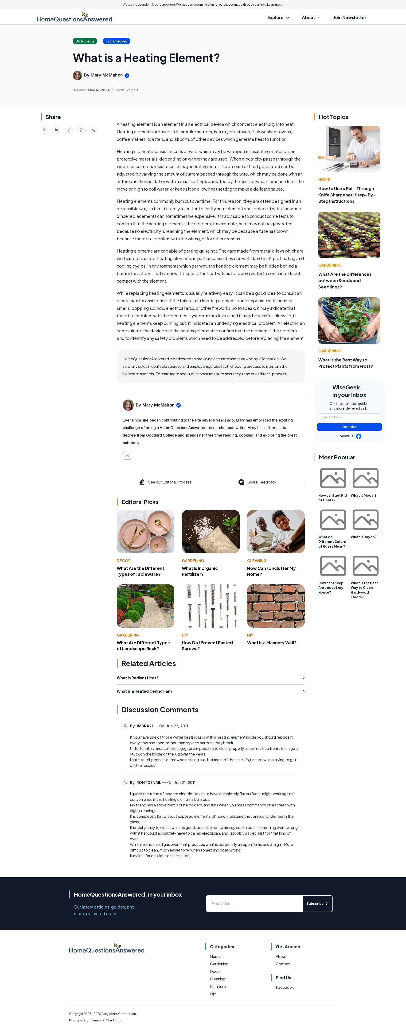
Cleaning (256, 560)
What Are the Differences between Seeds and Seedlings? (344, 280)
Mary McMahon (107, 75)
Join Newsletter (349, 17)
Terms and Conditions (106, 1020)
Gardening (193, 560)
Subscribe (349, 427)
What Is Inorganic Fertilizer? (200, 571)
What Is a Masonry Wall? (272, 642)
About (281, 956)
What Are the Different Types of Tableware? (140, 571)
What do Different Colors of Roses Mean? (332, 541)
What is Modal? (363, 495)
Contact (283, 963)
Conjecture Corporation (119, 1014)
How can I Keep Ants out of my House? (331, 587)
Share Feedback (261, 481)
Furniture (218, 986)
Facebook (285, 987)
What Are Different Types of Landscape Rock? (143, 645)
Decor (124, 560)
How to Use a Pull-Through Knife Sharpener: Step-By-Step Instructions (347, 195)
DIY (185, 635)
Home (324, 179)
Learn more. (275, 4)
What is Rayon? (364, 537)
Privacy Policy (78, 1020)
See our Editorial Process (169, 481)
